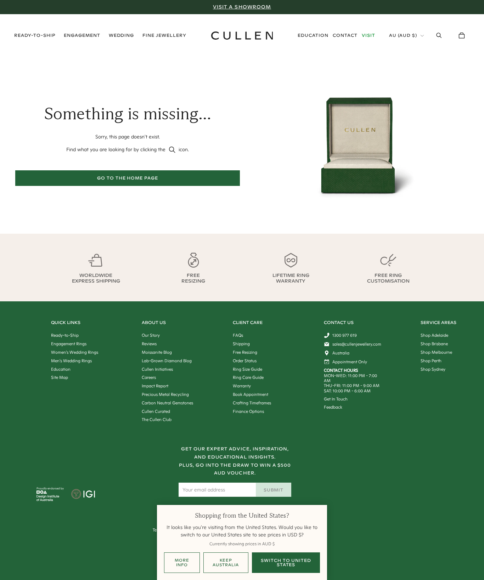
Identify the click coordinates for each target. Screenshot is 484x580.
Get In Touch (336, 399)
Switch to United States (286, 562)
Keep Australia (226, 562)
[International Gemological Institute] (84, 495)
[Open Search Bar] (439, 35)
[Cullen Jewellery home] (242, 36)
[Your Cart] (461, 35)
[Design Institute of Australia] (48, 499)
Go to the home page (127, 178)
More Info (182, 562)
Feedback (333, 407)
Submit (274, 490)
